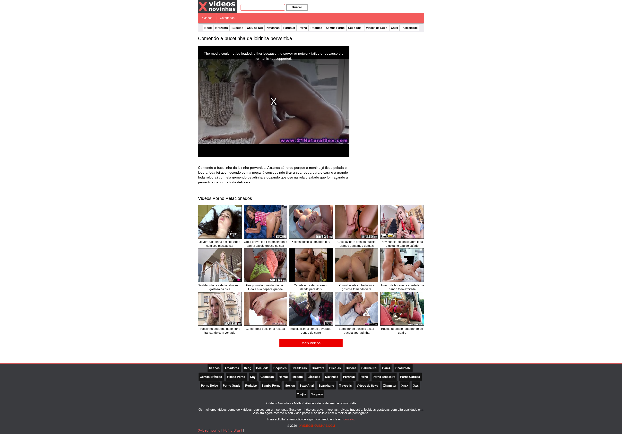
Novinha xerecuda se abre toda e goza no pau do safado (402, 243)
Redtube (316, 28)
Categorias (227, 18)
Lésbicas (314, 376)
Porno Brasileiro (384, 376)
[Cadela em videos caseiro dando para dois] (311, 265)
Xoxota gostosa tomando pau (311, 242)
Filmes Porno (236, 376)
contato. (349, 419)
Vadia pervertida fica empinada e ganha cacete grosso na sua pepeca (265, 245)
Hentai (283, 376)
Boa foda (262, 368)
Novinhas (273, 28)
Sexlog (290, 385)
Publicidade (410, 28)
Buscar (297, 7)
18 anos (214, 368)
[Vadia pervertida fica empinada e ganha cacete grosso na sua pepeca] (265, 221)
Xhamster (390, 385)
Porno (303, 28)
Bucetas (237, 28)
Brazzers (221, 28)
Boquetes (280, 368)
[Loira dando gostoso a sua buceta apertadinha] (356, 308)
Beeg (208, 28)
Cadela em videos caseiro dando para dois (311, 287)
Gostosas (267, 376)
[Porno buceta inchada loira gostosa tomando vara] (356, 265)
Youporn (317, 394)
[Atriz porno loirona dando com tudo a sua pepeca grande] (265, 265)
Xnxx (394, 28)
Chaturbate (403, 368)
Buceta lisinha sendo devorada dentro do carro (310, 330)
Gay (253, 376)
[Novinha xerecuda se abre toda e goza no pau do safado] (402, 221)
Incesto (298, 376)
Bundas (351, 368)
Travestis (345, 385)
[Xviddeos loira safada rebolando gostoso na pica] (220, 265)
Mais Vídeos (311, 343)
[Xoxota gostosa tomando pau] (311, 221)
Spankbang (326, 385)
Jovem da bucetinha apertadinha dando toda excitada (402, 287)
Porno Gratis (231, 385)
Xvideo (203, 430)
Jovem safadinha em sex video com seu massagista (219, 243)
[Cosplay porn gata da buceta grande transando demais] (356, 221)
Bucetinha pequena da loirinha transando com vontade (219, 330)
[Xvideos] (217, 6)
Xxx (416, 385)
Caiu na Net (255, 28)
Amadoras (232, 368)
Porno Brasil (232, 430)
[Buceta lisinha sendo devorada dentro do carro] (311, 308)
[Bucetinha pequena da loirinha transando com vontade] (220, 308)
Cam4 (386, 368)
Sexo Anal (355, 28)
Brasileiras (299, 368)
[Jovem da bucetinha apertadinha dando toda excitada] (402, 265)
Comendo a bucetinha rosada (265, 329)
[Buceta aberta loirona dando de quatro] (402, 308)
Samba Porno (335, 28)
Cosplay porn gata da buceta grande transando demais (356, 243)
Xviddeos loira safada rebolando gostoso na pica (219, 287)
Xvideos (207, 18)
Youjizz (301, 394)
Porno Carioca (410, 376)
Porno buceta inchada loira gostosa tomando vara (356, 287)
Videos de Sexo (376, 28)
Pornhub (289, 28)
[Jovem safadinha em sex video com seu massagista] (220, 221)
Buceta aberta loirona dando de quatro (402, 330)
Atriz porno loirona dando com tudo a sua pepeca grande (265, 287)
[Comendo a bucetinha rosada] (265, 308)
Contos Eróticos (211, 376)
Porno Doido (209, 385)
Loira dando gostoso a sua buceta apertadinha (356, 330)
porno (215, 430)
